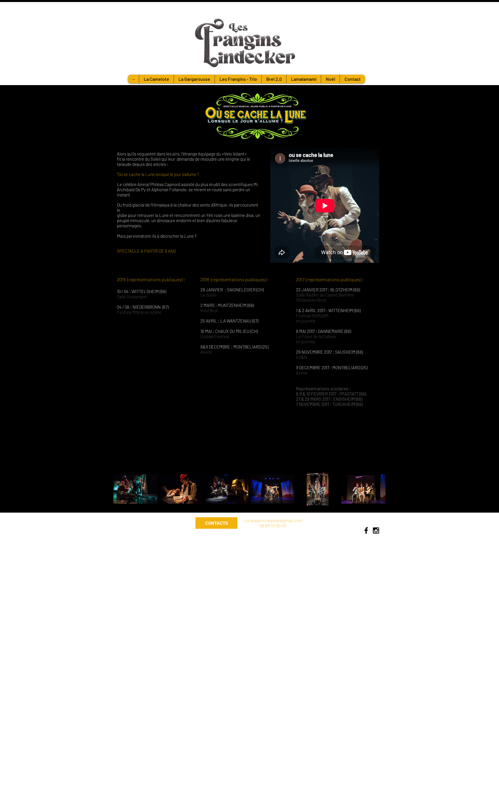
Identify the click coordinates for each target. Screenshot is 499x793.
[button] (135, 489)
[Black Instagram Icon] (376, 530)
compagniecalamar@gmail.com (273, 520)
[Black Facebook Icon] (366, 530)
